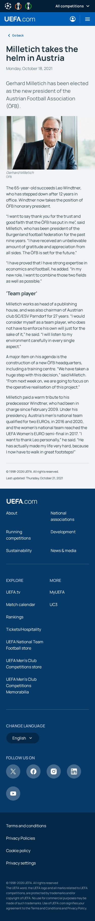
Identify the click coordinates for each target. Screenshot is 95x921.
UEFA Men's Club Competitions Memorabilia (21, 685)
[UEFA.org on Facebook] (33, 777)
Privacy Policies (20, 838)
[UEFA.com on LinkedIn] (74, 777)
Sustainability (19, 550)
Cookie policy (18, 850)
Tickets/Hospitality (23, 629)
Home (19, 19)
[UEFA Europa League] (18, 5)
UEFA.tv (13, 592)
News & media (63, 550)
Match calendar (20, 604)
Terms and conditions (26, 825)
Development (63, 532)
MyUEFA (57, 592)
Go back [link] (18, 35)
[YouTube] (13, 799)
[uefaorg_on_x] (13, 777)
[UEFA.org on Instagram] (54, 777)
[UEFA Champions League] (8, 5)
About (11, 513)
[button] (85, 19)
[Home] (21, 501)
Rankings (14, 617)
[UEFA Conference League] (28, 5)
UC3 (54, 604)
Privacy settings (21, 863)
